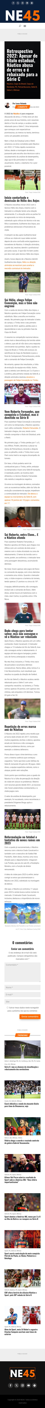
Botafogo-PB (14, 1061)
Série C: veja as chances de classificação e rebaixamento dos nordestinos (21, 1068)
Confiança (24, 1061)
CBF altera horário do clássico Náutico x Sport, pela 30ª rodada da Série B (20, 1293)
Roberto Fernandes (30, 428)
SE (9, 1064)
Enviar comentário (30, 1016)
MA (29, 1061)
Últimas (16, 90)
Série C (9, 90)
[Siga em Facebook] (13, 3)
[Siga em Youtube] (27, 3)
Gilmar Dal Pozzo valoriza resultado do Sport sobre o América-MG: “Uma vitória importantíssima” (20, 1180)
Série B (34, 87)
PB (32, 1061)
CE (20, 1061)
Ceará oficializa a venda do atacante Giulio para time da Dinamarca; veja (21, 1104)
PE (16, 87)
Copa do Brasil (20, 84)
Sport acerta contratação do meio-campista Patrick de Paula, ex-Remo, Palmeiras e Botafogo (22, 1256)
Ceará (6, 1101)
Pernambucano (24, 87)
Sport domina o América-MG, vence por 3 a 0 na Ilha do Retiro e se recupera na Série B (22, 1217)
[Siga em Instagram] (22, 3)
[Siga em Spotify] (32, 3)
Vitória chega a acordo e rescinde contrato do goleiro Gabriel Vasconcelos (21, 1141)
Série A (6, 1138)
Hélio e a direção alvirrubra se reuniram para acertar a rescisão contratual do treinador (20, 265)
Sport (14, 1175)
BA (11, 1138)
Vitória (20, 1138)
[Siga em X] (18, 3)
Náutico (10, 84)
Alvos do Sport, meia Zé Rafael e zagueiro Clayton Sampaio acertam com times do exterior (21, 1332)
